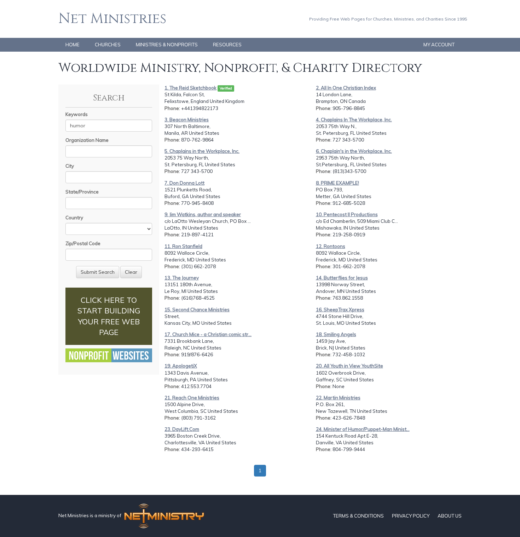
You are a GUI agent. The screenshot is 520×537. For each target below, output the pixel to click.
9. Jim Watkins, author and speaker (202, 214)
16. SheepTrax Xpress (340, 309)
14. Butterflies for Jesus (342, 278)
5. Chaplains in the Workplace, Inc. (201, 151)
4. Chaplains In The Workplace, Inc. (354, 119)
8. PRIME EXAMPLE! (337, 183)
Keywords (76, 114)
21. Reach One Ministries (191, 397)
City (69, 166)
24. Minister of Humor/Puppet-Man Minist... (363, 429)
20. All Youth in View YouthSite (349, 366)
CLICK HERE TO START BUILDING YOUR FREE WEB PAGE (108, 316)
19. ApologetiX (180, 366)
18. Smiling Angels (336, 334)
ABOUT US (450, 516)
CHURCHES (108, 44)
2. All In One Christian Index (346, 88)
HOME (72, 44)
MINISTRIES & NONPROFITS (167, 44)
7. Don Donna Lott (184, 183)
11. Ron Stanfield (183, 246)
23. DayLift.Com (181, 429)
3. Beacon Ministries (186, 119)
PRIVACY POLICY (410, 516)
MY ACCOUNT (439, 44)
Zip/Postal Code (82, 243)
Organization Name (87, 140)
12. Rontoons (330, 246)
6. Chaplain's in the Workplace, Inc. (354, 151)
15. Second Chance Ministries (197, 309)
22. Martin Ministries (338, 397)
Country (74, 217)
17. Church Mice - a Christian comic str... (208, 334)
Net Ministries (112, 18)
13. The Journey (181, 278)
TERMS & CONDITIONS (358, 516)
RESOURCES (227, 44)
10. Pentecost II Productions (347, 214)
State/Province (82, 192)
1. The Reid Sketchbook (190, 88)
